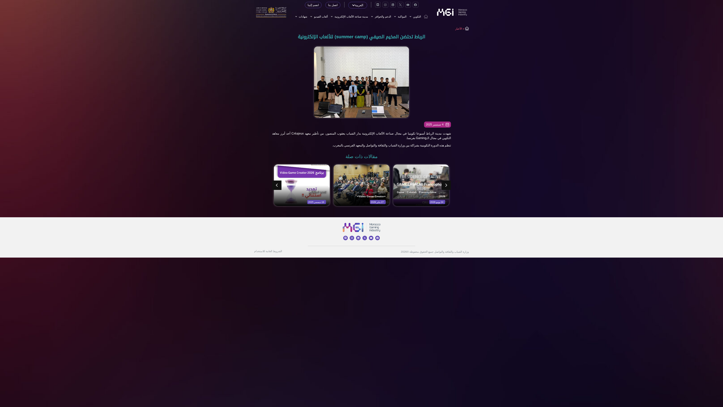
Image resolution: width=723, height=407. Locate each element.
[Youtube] (408, 5)
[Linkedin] (393, 5)
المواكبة (402, 16)
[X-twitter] (364, 238)
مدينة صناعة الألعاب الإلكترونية (351, 16)
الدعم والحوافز (383, 16)
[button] (446, 185)
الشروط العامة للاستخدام (268, 251)
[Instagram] (385, 5)
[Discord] (378, 5)
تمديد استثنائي (317, 192)
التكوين (417, 16)
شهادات (303, 16)
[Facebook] (415, 5)
